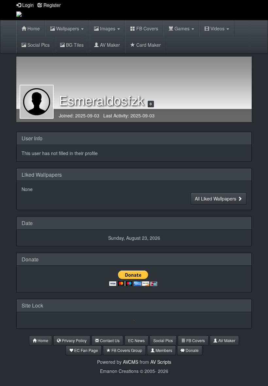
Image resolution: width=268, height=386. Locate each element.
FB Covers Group (126, 350)
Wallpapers (67, 28)
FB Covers (146, 28)
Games (182, 28)
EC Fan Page (85, 350)
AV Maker (109, 45)
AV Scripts (160, 362)
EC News (136, 340)
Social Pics (38, 45)
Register (51, 5)
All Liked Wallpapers (216, 198)
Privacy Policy (74, 340)
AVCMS (130, 362)
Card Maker (148, 45)
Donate (192, 350)
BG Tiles (74, 45)
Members (163, 350)
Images (108, 28)
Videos (217, 28)
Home (33, 28)
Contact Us (109, 340)
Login (27, 5)
